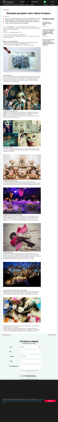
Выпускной (21, 4)
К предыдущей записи (6, 334)
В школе (27, 4)
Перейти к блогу (6, 9)
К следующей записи (52, 334)
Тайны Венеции (11, 26)
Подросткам (15, 4)
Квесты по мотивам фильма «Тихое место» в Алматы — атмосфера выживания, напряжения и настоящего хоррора (48, 32)
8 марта (19, 325)
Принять (50, 400)
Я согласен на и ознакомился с (28, 376)
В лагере (32, 4)
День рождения (7, 4)
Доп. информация (13, 366)
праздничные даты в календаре (15, 329)
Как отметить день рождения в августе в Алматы (47, 23)
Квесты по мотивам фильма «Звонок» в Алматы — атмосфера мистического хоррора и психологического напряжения (48, 42)
